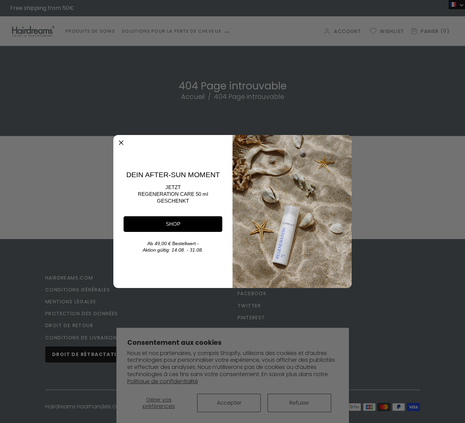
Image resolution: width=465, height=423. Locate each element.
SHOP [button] (173, 224)
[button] (121, 143)
